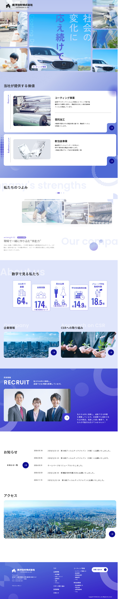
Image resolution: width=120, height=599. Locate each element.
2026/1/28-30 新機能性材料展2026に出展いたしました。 (71, 473)
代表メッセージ (56, 576)
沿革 (53, 581)
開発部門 (75, 577)
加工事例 (75, 573)
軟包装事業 (74, 582)
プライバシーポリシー (16, 585)
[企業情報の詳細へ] (53, 353)
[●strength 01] (55, 193)
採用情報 (54, 589)
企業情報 (54, 572)
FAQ (74, 579)
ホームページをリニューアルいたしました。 (66, 466)
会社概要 (54, 574)
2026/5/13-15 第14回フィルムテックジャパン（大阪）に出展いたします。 (79, 458)
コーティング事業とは (78, 571)
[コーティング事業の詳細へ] (109, 128)
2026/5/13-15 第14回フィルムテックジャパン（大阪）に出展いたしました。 (79, 451)
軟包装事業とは (76, 585)
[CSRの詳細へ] (109, 353)
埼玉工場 (75, 587)
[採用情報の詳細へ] (66, 418)
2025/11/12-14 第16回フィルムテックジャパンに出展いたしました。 (76, 480)
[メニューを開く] (112, 6)
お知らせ (54, 593)
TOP (52, 568)
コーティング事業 (76, 568)
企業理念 (54, 578)
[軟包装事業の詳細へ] (109, 161)
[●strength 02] (57, 193)
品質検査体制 (76, 589)
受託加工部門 (76, 575)
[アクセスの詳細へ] (110, 534)
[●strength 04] (62, 193)
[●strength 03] (60, 193)
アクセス (54, 583)
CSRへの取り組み (56, 586)
